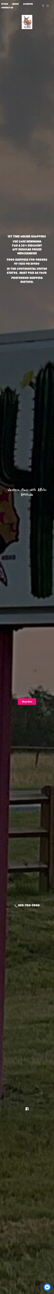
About (15, 4)
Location (28, 4)
